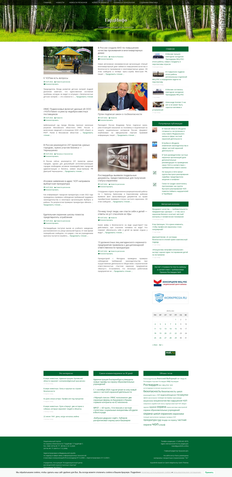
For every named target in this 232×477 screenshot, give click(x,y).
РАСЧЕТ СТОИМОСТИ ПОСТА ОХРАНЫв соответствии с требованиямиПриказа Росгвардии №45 (170, 269)
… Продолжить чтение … (114, 74)
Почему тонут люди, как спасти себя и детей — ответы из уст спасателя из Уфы (122, 212)
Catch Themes (183, 463)
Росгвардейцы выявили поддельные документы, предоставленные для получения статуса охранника (121, 178)
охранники (178, 413)
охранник (166, 413)
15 (176, 328)
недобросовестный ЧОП (173, 404)
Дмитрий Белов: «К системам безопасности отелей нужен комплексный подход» (169, 239)
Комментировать (52, 84)
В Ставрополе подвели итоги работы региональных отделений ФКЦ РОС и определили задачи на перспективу (169, 77)
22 (176, 333)
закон (145, 398)
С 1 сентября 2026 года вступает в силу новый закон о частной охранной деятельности (114, 390)
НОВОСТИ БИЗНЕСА (100, 2)
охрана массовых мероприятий (177, 407)
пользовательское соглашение (187, 472)
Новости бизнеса (116, 57)
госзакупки (182, 394)
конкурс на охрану (165, 398)
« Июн (154, 345)
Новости (113, 118)
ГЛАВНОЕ (47, 2)
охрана (161, 406)
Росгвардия (150, 385)
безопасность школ (171, 391)
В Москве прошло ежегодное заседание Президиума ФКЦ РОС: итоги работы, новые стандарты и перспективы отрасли (168, 59)
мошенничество (162, 400)
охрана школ (151, 413)
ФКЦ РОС (165, 385)
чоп (155, 424)
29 (176, 338)
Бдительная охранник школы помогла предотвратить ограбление (64, 216)
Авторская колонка (170, 204)
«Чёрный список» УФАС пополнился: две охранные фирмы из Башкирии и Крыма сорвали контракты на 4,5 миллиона (112, 399)
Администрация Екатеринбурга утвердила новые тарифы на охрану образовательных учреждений (113, 381)
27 (165, 338)
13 (165, 328)
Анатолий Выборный (167, 378)
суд (159, 419)
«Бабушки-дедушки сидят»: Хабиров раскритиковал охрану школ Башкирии (111, 419)
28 (170, 338)
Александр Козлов (149, 379)
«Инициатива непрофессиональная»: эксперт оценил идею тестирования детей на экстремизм (170, 252)
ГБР (178, 379)
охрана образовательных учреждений (161, 410)
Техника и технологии (64, 154)
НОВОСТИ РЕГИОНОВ (78, 2)
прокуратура (150, 419)
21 (170, 333)
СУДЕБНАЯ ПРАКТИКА (149, 2)
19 (160, 333)
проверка (162, 417)
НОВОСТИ (60, 2)
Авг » (161, 345)
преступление (154, 417)
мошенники (148, 401)
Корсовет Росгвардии (159, 381)
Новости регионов (63, 82)
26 (160, 338)
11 (155, 328)
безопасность (152, 391)
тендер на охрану (169, 420)
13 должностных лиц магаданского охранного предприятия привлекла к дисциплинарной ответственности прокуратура (122, 245)
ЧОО (171, 385)
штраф (162, 424)
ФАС (160, 385)
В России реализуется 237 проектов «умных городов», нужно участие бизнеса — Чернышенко (67, 147)
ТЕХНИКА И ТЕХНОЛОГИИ (124, 2)
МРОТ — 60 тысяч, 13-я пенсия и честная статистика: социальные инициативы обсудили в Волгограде (115, 410)
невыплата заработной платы (154, 404)
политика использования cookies (156, 472)
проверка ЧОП (171, 417)
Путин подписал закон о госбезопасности (120, 114)
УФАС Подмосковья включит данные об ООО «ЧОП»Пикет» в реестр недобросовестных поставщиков (67, 111)
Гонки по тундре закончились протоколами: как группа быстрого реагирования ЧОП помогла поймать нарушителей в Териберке (175, 188)
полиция (146, 417)
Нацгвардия (174, 381)
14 (170, 328)
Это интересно (66, 373)
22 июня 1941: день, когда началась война (61, 416)
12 (160, 328)
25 (155, 338)
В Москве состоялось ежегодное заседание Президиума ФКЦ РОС (175, 92)
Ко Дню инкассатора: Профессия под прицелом (63, 399)
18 (155, 333)
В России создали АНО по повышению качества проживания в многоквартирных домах (120, 50)
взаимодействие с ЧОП (151, 395)
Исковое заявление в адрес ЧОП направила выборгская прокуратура (67, 182)
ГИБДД (182, 379)
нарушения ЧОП (179, 400)
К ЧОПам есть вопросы (56, 78)
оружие (152, 407)
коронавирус (177, 398)
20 (165, 333)
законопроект (152, 398)
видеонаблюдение (168, 395)
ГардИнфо (116, 19)
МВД (168, 381)
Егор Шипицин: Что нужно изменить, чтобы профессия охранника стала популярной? (167, 227)
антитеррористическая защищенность (157, 388)
